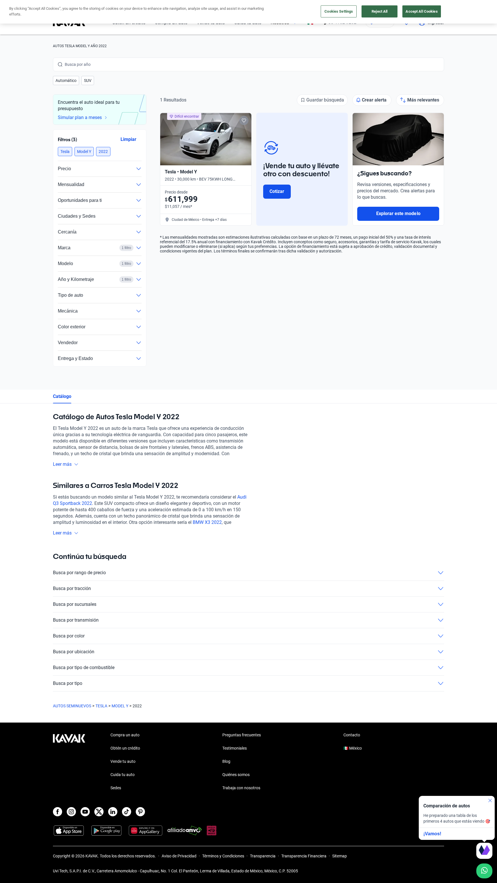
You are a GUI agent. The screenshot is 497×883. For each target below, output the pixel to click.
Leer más (62, 464)
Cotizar (276, 191)
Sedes (115, 788)
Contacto (351, 735)
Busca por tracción (72, 588)
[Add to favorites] (243, 120)
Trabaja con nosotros (241, 788)
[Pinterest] (140, 811)
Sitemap (339, 856)
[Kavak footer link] (69, 762)
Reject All (379, 11)
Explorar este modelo (398, 213)
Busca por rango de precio (79, 572)
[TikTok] (126, 811)
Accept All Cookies (421, 11)
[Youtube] (85, 811)
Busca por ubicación (73, 651)
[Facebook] (57, 811)
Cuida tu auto (122, 774)
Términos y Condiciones (223, 856)
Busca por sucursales (74, 604)
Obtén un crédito (125, 748)
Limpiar (128, 139)
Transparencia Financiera (303, 856)
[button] (66, 80)
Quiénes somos (236, 774)
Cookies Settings (338, 11)
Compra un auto (124, 735)
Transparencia (263, 856)
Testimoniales (234, 748)
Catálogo (62, 396)
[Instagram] (71, 811)
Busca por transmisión (76, 620)
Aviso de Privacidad (179, 856)
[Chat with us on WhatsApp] (484, 871)
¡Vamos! (432, 833)
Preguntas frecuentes (241, 735)
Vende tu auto (122, 761)
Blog (226, 761)
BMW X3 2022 (207, 522)
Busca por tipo (67, 683)
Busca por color (69, 636)
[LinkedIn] (112, 811)
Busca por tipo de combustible (83, 667)
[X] (99, 811)
